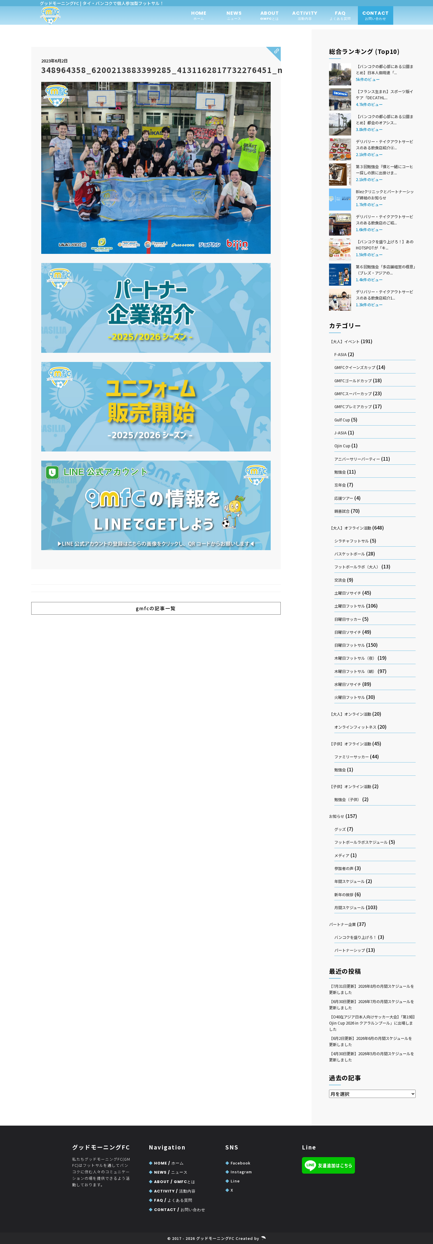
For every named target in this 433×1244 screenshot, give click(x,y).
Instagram (238, 1171)
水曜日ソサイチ (347, 684)
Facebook (237, 1163)
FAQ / (170, 1200)
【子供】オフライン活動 (350, 744)
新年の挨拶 (343, 894)
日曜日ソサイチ (347, 632)
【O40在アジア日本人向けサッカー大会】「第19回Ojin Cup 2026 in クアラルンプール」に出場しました (371, 1023)
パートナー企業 (342, 924)
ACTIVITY (305, 15)
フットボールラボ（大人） (357, 567)
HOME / (166, 1163)
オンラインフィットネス (355, 727)
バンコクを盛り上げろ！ (355, 937)
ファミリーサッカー (351, 757)
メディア (341, 855)
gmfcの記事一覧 (156, 608)
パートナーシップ (349, 950)
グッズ (340, 829)
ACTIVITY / (172, 1191)
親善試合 (342, 511)
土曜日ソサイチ (347, 593)
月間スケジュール (349, 907)
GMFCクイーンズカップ (354, 367)
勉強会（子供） (347, 799)
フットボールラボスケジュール (361, 842)
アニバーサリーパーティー (357, 459)
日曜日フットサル (349, 645)
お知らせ (336, 816)
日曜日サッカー (347, 619)
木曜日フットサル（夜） (355, 658)
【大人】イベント (344, 341)
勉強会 (340, 472)
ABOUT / (172, 1181)
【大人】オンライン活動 (350, 714)
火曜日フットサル (349, 697)
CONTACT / (177, 1209)
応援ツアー (343, 498)
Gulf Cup (342, 420)
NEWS (234, 15)
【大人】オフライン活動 (350, 528)
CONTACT (375, 15)
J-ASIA (340, 433)
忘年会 (340, 485)
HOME (198, 15)
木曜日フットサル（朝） (355, 671)
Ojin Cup (342, 446)
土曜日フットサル (349, 606)
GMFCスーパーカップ (353, 393)
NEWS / (168, 1172)
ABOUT (269, 15)
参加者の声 (343, 868)
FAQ (340, 15)
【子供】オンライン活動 (350, 786)
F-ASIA (340, 354)
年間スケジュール (349, 881)
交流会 (340, 580)
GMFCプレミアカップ (353, 406)
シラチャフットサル (351, 541)
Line (232, 1181)
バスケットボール (349, 554)
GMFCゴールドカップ (353, 380)
